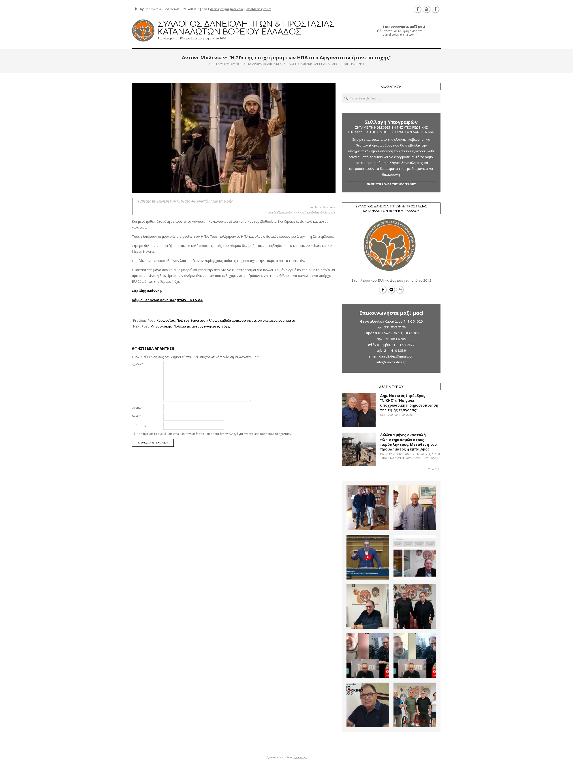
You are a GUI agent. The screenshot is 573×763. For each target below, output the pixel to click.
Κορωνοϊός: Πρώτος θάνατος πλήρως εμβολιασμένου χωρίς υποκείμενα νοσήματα (225, 320)
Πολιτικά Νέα (272, 64)
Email (136, 416)
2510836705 (172, 9)
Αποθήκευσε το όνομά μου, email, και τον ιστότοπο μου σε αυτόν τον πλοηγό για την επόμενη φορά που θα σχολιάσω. (214, 434)
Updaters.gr (300, 757)
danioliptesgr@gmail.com (226, 9)
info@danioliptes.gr (258, 9)
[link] (147, 290)
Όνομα (137, 408)
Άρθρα (257, 64)
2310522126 (154, 9)
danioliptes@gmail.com (396, 356)
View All (433, 469)
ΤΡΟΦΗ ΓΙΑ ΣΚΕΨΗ (351, 64)
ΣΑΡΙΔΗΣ (332, 64)
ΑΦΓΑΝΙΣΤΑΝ (309, 64)
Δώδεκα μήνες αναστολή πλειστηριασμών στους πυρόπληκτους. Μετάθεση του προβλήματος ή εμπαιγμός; (408, 442)
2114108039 (191, 9)
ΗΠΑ (322, 64)
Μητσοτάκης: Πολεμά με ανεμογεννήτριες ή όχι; (190, 326)
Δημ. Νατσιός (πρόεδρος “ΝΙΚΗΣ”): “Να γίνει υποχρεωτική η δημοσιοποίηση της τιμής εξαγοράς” (409, 402)
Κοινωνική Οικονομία (405, 458)
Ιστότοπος (139, 425)
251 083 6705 (395, 338)
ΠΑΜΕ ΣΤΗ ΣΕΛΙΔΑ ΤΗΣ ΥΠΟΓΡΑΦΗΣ (391, 184)
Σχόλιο (137, 364)
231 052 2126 (395, 327)
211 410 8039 (395, 350)
